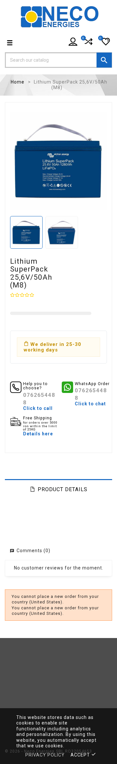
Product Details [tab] (62, 489)
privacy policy (45, 754)
